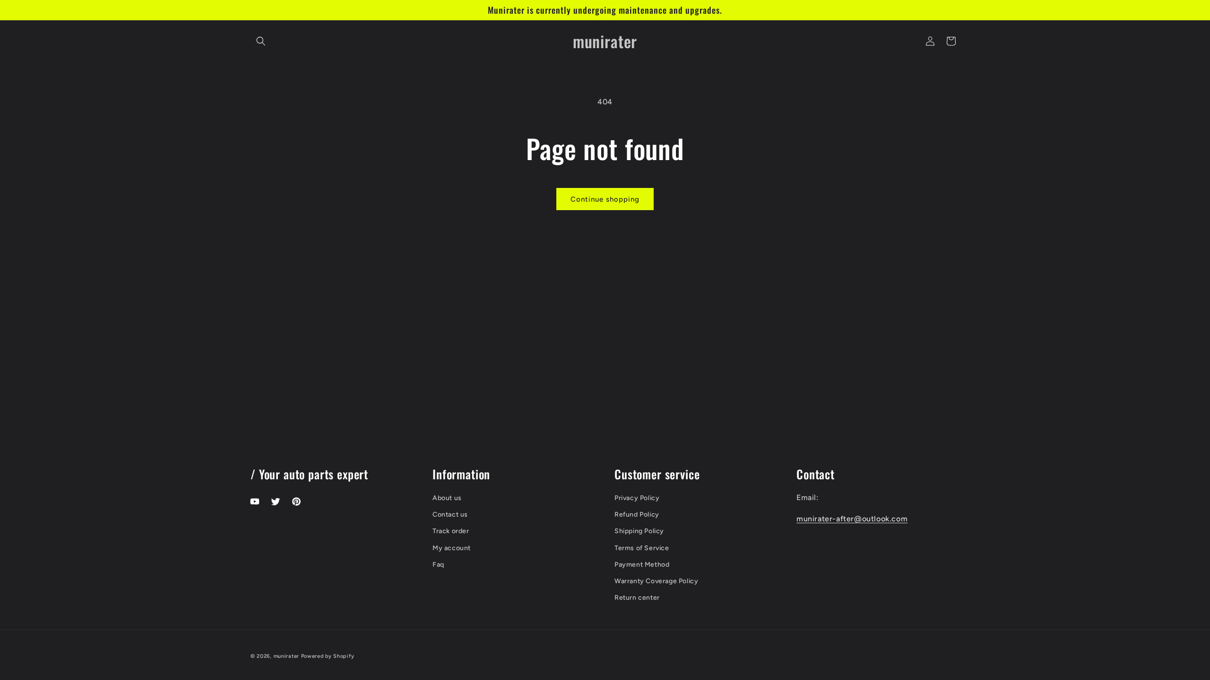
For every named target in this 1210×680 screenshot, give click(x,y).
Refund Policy (636, 514)
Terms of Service (641, 548)
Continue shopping (605, 199)
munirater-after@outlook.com (852, 518)
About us (447, 498)
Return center (637, 598)
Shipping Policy (639, 531)
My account (451, 548)
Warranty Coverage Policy (656, 581)
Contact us (450, 514)
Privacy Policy (636, 498)
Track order (450, 531)
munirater (286, 656)
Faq (438, 565)
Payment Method (641, 565)
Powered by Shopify (327, 656)
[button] (261, 41)
